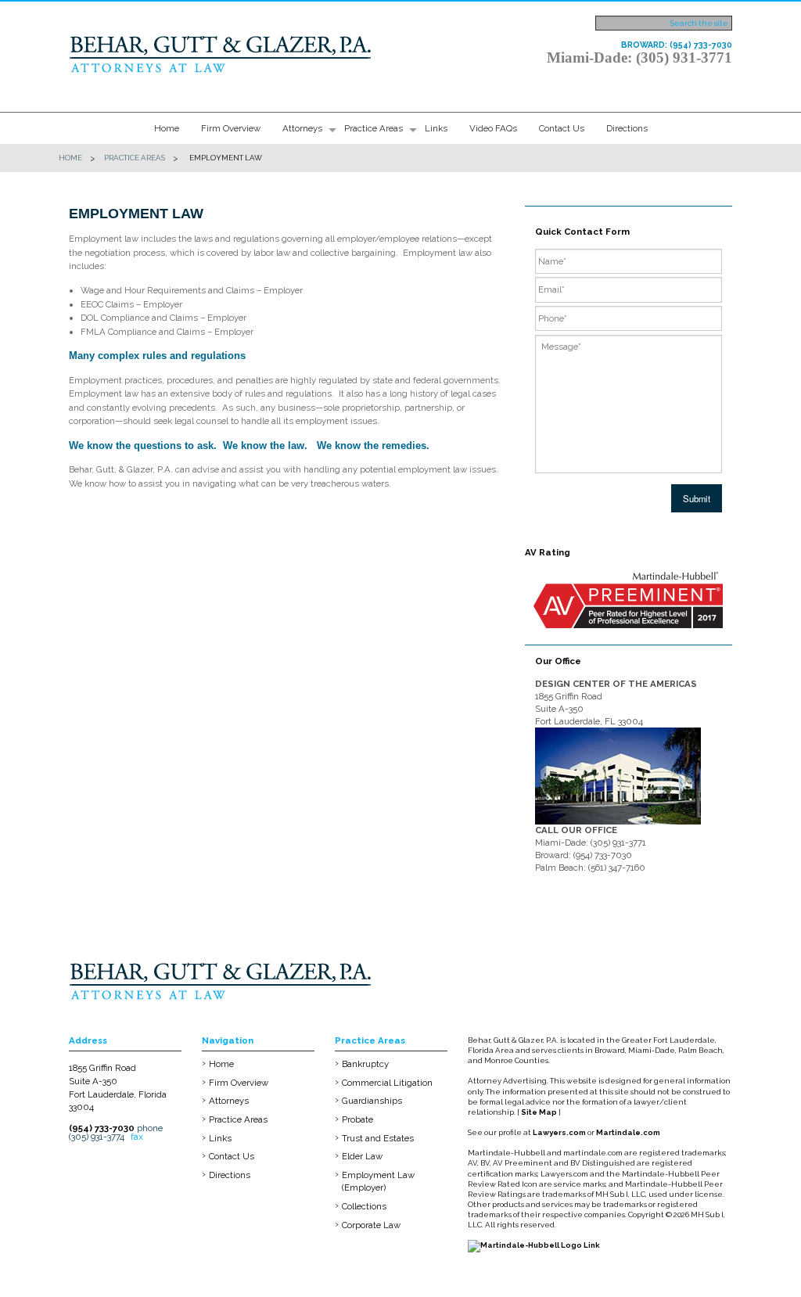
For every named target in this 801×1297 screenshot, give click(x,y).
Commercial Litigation (387, 1082)
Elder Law (362, 1156)
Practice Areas (373, 128)
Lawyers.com (559, 1132)
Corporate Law (371, 1225)
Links (436, 128)
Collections (364, 1206)
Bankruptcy (365, 1063)
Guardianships (372, 1100)
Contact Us (561, 128)
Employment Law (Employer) (378, 1181)
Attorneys (302, 128)
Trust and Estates (378, 1138)
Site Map (539, 1112)
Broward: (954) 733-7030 (676, 44)
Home (166, 128)
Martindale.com (628, 1132)
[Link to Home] (221, 52)
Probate (357, 1119)
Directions (627, 128)
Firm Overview (230, 128)
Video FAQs (493, 128)
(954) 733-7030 (102, 1128)
